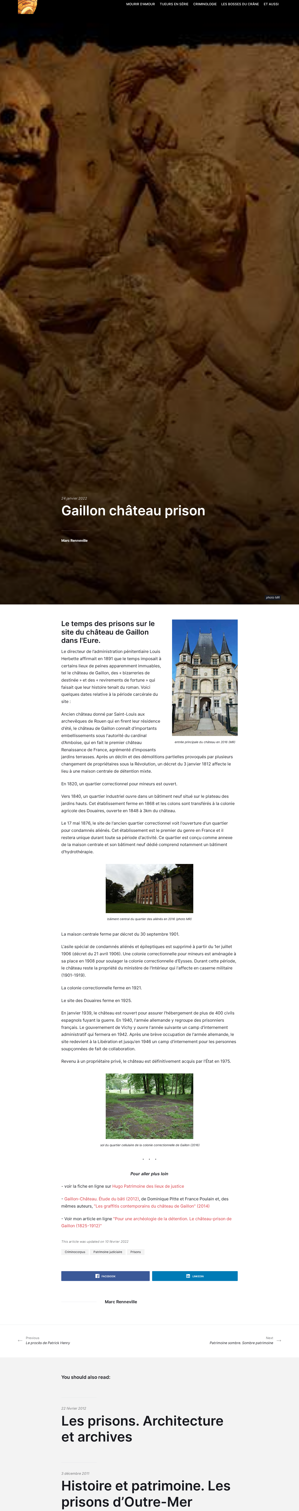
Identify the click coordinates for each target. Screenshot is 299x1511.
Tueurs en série (174, 4)
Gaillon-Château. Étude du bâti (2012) (101, 1198)
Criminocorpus (75, 1252)
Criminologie (205, 4)
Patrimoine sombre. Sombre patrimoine (241, 1340)
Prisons (135, 1252)
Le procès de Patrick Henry (48, 1340)
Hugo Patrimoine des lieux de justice (148, 1186)
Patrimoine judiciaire (107, 1252)
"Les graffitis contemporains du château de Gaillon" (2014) (152, 1206)
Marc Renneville (74, 540)
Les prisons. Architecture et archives (142, 1429)
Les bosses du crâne (240, 4)
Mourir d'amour (140, 4)
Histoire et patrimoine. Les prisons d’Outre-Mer (146, 1494)
